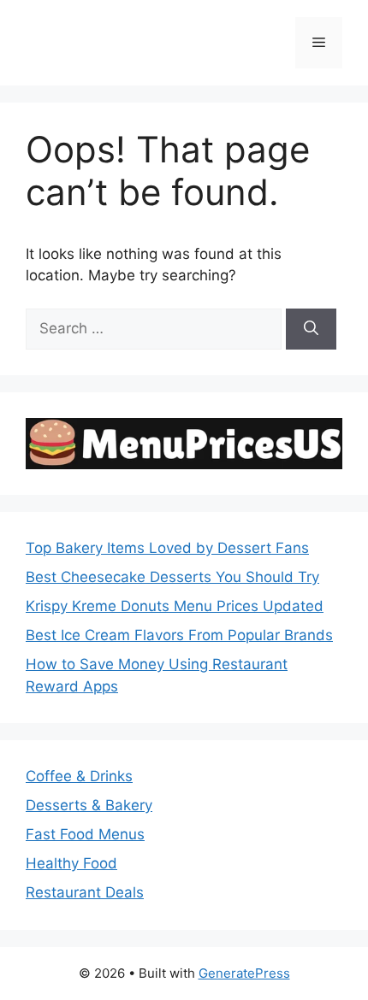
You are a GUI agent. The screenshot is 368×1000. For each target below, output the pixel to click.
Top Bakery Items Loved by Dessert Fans (167, 547)
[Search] (311, 329)
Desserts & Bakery (89, 805)
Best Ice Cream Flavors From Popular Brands (179, 635)
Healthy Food (71, 863)
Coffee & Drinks (79, 776)
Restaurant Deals (85, 892)
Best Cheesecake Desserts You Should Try (172, 576)
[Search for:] (156, 328)
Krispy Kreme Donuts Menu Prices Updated (174, 606)
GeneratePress (244, 973)
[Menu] (318, 42)
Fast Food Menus (85, 834)
